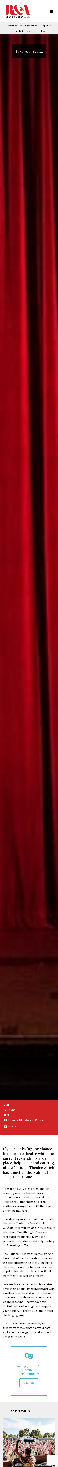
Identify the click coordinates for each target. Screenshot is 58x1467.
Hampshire (45, 25)
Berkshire (12, 25)
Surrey (30, 31)
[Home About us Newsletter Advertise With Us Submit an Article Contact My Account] (51, 12)
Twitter (42, 1120)
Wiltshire (40, 31)
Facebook (13, 1120)
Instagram (28, 1120)
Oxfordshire (19, 31)
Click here (29, 1382)
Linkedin (12, 1126)
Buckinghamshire (28, 25)
